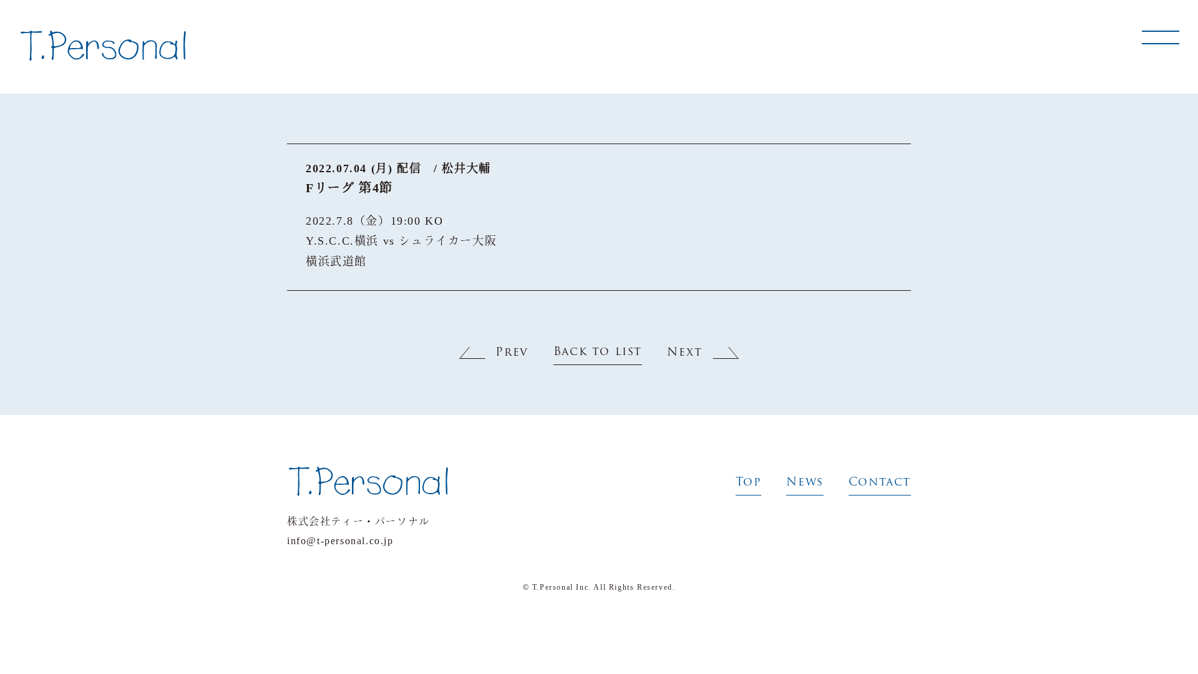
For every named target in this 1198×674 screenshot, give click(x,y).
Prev (511, 353)
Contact (880, 483)
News (804, 483)
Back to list (597, 352)
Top (749, 483)
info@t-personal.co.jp (340, 540)
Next (684, 353)
